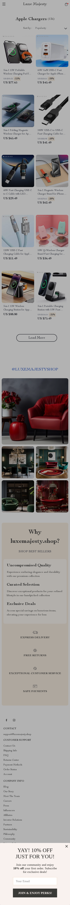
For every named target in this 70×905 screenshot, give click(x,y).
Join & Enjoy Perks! (35, 893)
